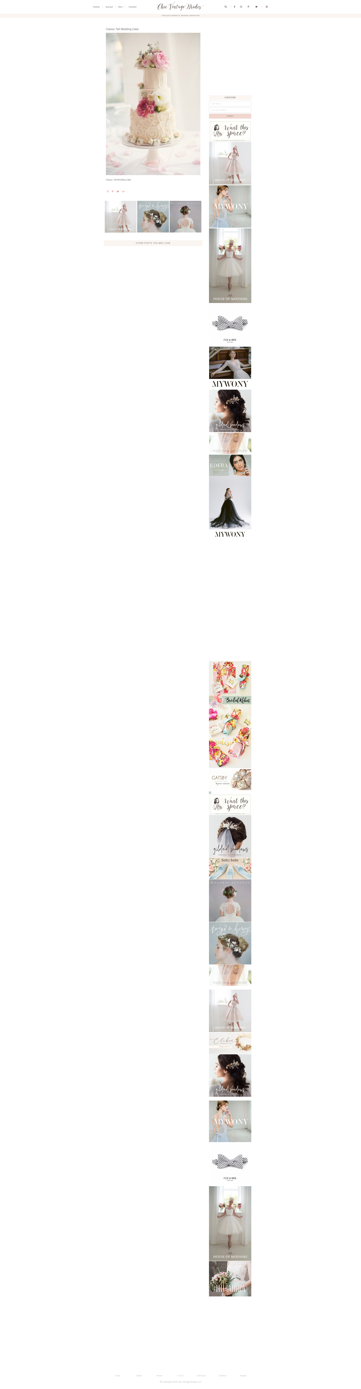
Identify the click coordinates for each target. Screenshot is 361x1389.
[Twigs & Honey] (153, 217)
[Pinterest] (248, 7)
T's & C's (180, 1376)
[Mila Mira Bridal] (230, 1278)
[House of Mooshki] (230, 163)
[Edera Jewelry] (230, 465)
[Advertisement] (230, 75)
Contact (139, 1376)
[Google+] (123, 191)
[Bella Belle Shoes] (230, 868)
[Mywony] (230, 206)
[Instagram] (241, 7)
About (117, 1376)
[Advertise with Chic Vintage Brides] (230, 131)
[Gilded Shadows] (230, 411)
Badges (243, 1376)
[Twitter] (256, 7)
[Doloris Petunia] (185, 217)
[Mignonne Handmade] (230, 443)
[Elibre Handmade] (230, 1043)
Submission (201, 1376)
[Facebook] (234, 7)
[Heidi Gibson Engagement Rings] (230, 779)
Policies (159, 1376)
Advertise (222, 1376)
